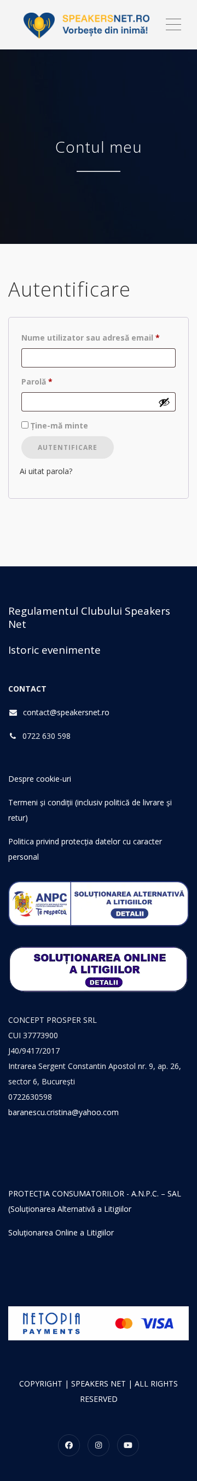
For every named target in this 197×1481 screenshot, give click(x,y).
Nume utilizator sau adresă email (98, 337)
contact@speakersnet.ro (66, 712)
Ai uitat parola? (46, 471)
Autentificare (67, 447)
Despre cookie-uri (39, 778)
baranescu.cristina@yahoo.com (63, 1112)
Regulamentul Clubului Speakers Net (89, 617)
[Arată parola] (164, 402)
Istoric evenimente (54, 650)
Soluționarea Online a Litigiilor (61, 1232)
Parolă (59, 381)
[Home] (86, 24)
